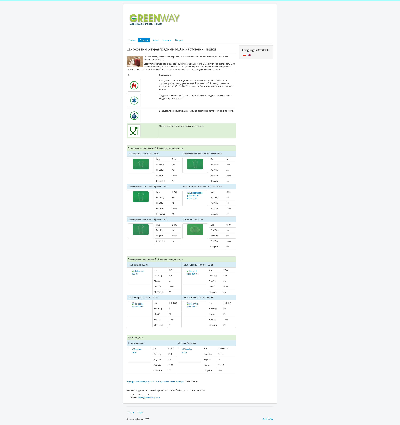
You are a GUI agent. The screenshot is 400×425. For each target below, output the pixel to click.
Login (140, 412)
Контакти (167, 40)
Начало (131, 40)
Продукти (144, 40)
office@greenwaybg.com (149, 397)
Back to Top (267, 419)
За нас (155, 40)
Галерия (179, 40)
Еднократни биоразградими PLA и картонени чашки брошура (155, 381)
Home (131, 412)
